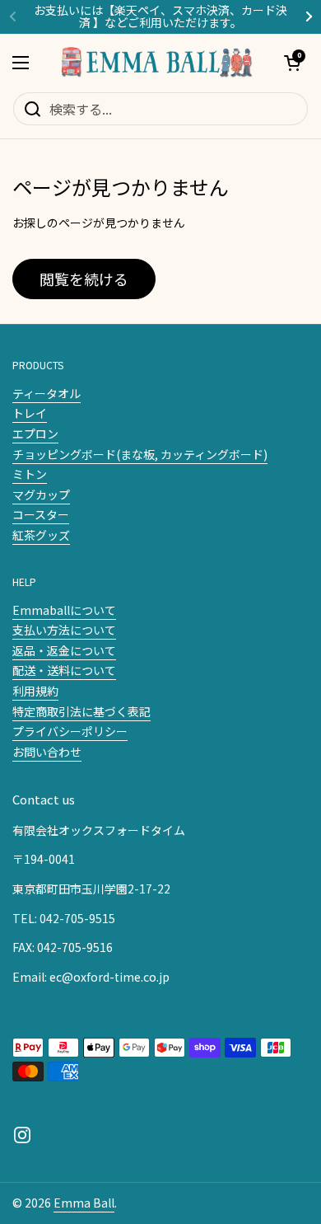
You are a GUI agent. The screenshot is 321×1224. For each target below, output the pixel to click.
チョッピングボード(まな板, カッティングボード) (140, 454)
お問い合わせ (46, 751)
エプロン (35, 433)
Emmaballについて (64, 610)
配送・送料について (64, 670)
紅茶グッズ (41, 535)
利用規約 (35, 690)
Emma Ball (84, 1202)
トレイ (29, 413)
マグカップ (41, 494)
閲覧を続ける (84, 278)
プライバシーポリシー (70, 731)
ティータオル (46, 393)
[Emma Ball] (156, 62)
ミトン (29, 474)
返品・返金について (64, 650)
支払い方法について (64, 629)
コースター (40, 514)
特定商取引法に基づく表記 (81, 711)
